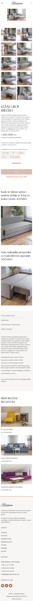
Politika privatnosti (16, 599)
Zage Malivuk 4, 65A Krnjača (10, 562)
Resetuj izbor (16, 163)
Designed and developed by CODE (16, 596)
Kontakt (3, 551)
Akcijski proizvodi (6, 542)
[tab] (11, 316)
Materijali (4, 548)
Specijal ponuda (6, 539)
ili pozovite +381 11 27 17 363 (16, 177)
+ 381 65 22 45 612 (7, 571)
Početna (4, 532)
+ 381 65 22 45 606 (7, 568)
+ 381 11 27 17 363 (7, 565)
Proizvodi (4, 536)
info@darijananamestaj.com (10, 574)
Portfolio (4, 545)
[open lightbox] (8, 34)
